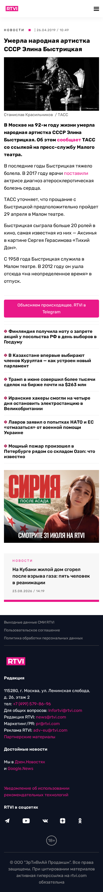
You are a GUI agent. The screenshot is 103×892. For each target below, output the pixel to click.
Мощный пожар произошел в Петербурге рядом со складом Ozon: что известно (49, 451)
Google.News (20, 768)
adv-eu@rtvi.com (50, 730)
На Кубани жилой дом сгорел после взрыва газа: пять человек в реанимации (51, 576)
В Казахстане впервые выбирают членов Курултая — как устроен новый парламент (47, 360)
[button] (97, 8)
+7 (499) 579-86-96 (32, 703)
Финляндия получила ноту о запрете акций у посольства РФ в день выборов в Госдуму (50, 336)
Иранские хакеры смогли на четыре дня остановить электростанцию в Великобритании (47, 403)
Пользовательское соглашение (32, 630)
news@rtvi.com (51, 717)
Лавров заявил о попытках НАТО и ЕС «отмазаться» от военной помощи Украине (49, 427)
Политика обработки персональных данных (43, 638)
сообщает (69, 140)
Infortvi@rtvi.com (65, 710)
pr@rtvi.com (48, 723)
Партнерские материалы (29, 736)
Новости (14, 30)
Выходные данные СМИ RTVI (29, 622)
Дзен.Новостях (30, 761)
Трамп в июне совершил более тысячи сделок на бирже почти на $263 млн (49, 382)
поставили (76, 173)
